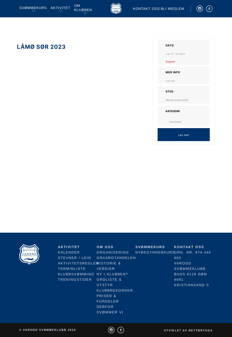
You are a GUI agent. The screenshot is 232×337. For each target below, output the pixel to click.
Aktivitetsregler (78, 263)
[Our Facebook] (209, 8)
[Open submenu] (33, 11)
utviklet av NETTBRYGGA (188, 330)
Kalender (69, 252)
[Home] (116, 8)
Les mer (170, 80)
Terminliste (175, 121)
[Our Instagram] (200, 8)
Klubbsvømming (76, 274)
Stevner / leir (74, 258)
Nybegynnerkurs (155, 252)
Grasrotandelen (116, 258)
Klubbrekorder (115, 290)
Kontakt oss (146, 9)
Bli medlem (172, 9)
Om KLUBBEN (83, 8)
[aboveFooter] (29, 254)
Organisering (113, 252)
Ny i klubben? (112, 274)
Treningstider (75, 279)
